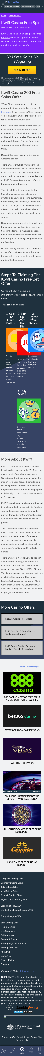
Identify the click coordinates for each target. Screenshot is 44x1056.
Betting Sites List (9, 947)
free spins (6, 112)
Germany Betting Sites (12, 882)
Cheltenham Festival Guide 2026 (17, 910)
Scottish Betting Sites (11, 895)
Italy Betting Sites (9, 887)
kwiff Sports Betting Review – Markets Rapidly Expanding (20, 648)
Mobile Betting (8, 926)
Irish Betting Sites (9, 891)
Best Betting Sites (9, 922)
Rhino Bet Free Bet (12, 7)
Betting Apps (7, 935)
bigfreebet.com (26, 971)
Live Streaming (8, 931)
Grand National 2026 (11, 905)
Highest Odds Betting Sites (14, 899)
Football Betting (22, 1052)
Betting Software (9, 939)
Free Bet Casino (15, 16)
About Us (5, 951)
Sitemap (5, 964)
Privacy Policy (7, 960)
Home (3, 16)
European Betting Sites (12, 878)
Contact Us (6, 956)
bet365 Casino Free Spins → (31, 666)
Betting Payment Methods (13, 943)
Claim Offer (22, 70)
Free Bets (31, 1053)
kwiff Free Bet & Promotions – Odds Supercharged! (20, 632)
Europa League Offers (12, 916)
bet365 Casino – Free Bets (18, 618)
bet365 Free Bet (28, 7)
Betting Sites (13, 1053)
